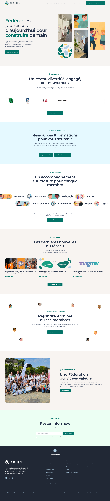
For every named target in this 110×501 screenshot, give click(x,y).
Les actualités (67, 3)
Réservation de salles (51, 483)
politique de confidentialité (53, 438)
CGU (64, 492)
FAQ (67, 466)
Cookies (80, 492)
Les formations (57, 3)
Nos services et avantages (52, 463)
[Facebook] (9, 478)
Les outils (49, 3)
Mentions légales (89, 492)
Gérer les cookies (100, 493)
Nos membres (41, 3)
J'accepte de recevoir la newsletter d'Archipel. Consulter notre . (49, 437)
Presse (68, 469)
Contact (81, 3)
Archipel (75, 3)
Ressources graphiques (72, 472)
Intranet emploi (90, 466)
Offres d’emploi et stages (72, 463)
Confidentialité (72, 492)
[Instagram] (12, 478)
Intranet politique (90, 463)
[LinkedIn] (6, 478)
